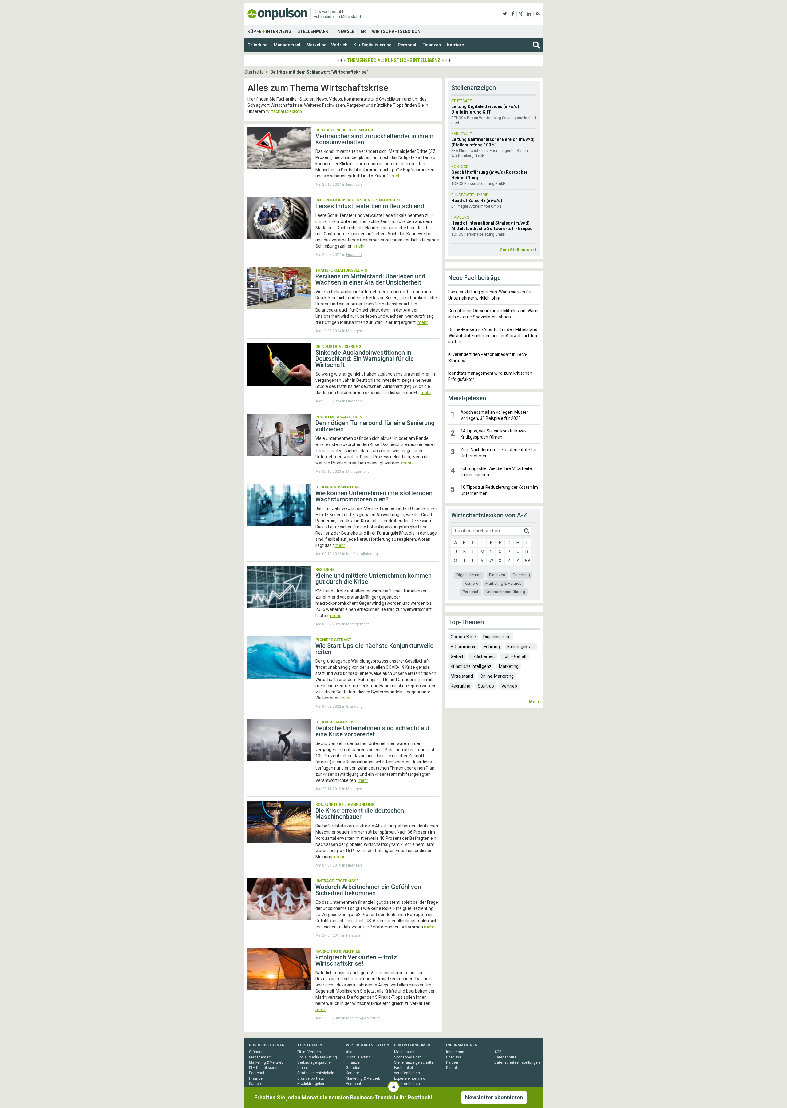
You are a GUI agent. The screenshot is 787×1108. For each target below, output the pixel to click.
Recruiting (460, 686)
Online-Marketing (497, 676)
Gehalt (457, 656)
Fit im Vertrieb (309, 1052)
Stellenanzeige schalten (415, 1062)
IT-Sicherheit (483, 656)
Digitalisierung (469, 574)
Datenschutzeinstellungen (517, 1062)
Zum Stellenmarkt (518, 249)
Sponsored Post (407, 1057)
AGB (498, 1052)
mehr (397, 175)
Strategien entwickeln (315, 1073)
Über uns (453, 1057)
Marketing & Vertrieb (363, 1018)
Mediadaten (404, 1052)
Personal (407, 44)
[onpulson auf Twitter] (505, 14)
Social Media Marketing (317, 1057)
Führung (492, 646)
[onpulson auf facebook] (513, 14)
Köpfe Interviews (269, 31)
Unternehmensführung (505, 591)
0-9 (527, 560)
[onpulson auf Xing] (521, 14)
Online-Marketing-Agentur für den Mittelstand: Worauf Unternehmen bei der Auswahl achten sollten (493, 335)
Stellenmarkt (314, 31)
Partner (452, 1062)
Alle (349, 1052)
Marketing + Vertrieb (326, 44)
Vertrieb (509, 686)
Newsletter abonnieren (494, 1097)
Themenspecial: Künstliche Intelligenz (394, 60)
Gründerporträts (310, 1078)
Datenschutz (505, 1057)
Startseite (254, 72)
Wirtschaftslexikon (396, 31)
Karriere (455, 44)
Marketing (509, 666)
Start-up (486, 686)
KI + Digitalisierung (373, 44)
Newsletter (352, 31)
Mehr (534, 701)
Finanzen (431, 44)
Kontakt (452, 1068)
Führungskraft (521, 646)
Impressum (455, 1052)
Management (287, 44)
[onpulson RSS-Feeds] (538, 14)
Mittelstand (462, 676)
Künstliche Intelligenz (471, 666)
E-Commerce (464, 646)
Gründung (257, 44)
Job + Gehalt (514, 656)
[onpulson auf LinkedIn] (529, 14)
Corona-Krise (463, 636)
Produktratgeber (310, 1084)
